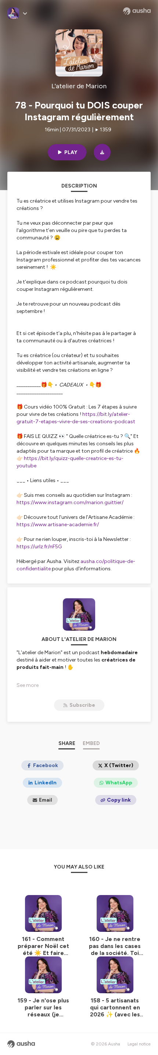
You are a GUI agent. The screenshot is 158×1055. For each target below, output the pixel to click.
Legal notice (139, 1044)
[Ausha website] (137, 11)
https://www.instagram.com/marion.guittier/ (70, 502)
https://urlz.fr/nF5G (39, 546)
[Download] (102, 152)
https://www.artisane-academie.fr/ (58, 524)
